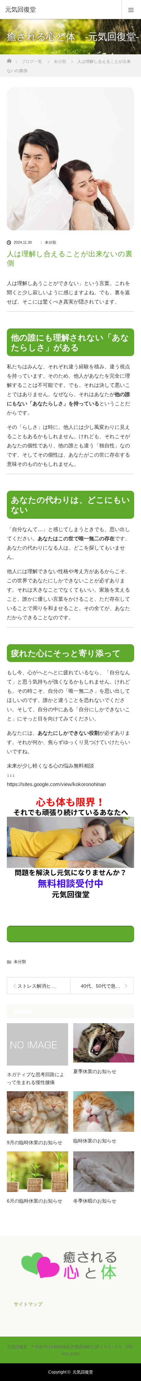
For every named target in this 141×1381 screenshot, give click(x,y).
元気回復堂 (83, 1372)
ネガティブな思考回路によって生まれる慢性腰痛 (35, 1078)
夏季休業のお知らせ (94, 1071)
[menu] (131, 9)
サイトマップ (28, 1304)
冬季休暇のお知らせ (94, 1201)
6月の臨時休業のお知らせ (34, 1201)
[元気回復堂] (60, 9)
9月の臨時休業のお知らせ (34, 1142)
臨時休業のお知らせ (94, 1140)
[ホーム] (9, 59)
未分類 (50, 242)
